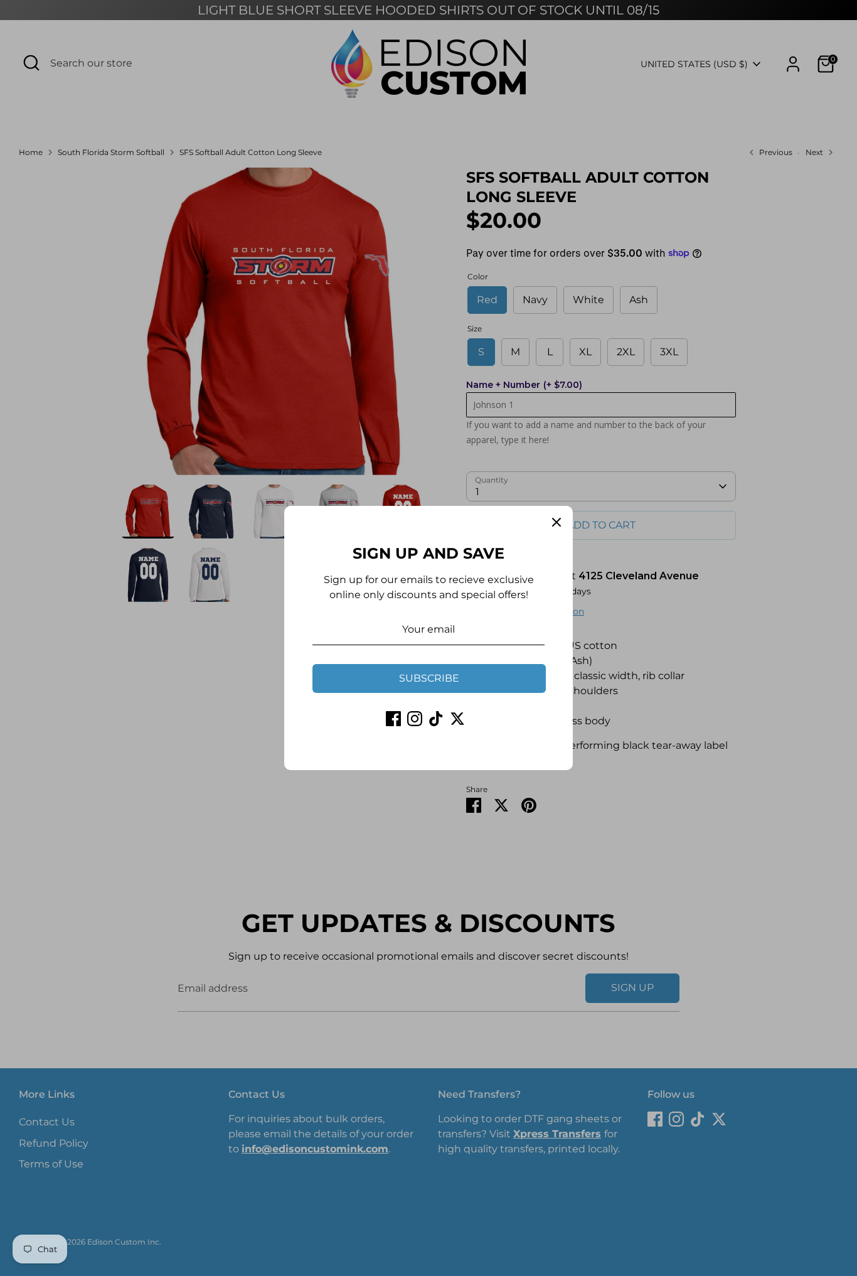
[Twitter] (457, 718)
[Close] (556, 522)
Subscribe (429, 678)
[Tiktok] (436, 718)
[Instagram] (414, 718)
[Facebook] (393, 718)
